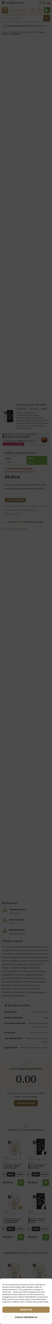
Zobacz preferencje (26, 1317)
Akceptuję (26, 1309)
